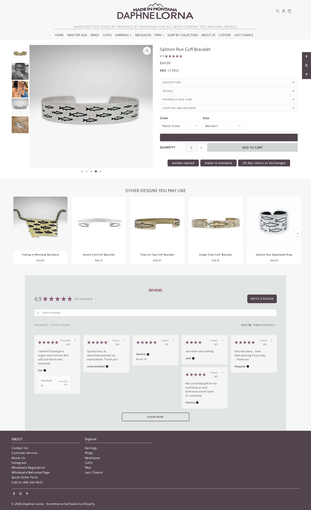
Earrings (91, 448)
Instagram (19, 463)
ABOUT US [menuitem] (208, 35)
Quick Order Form (25, 477)
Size (206, 118)
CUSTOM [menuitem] (225, 35)
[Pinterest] (27, 493)
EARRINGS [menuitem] (122, 35)
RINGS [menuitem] (95, 35)
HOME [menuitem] (59, 35)
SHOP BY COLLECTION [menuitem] (182, 35)
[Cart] (289, 11)
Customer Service (24, 453)
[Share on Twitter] (306, 65)
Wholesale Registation (28, 467)
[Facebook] (14, 493)
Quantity (167, 147)
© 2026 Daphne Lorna (28, 504)
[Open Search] (277, 11)
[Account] (283, 11)
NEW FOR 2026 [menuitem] (77, 35)
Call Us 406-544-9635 (27, 482)
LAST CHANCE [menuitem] (243, 35)
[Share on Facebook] (306, 56)
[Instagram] (20, 493)
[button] (297, 232)
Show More (44, 363)
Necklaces (92, 458)
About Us (18, 458)
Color (164, 118)
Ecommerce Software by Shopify (71, 504)
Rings (89, 453)
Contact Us (20, 448)
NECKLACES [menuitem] (143, 35)
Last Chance (94, 472)
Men (88, 467)
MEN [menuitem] (158, 35)
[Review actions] (75, 340)
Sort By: (247, 325)
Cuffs (89, 463)
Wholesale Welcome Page (31, 472)
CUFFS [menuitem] (107, 35)
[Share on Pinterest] (306, 74)
